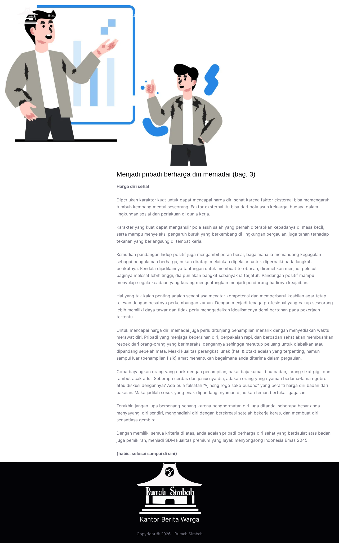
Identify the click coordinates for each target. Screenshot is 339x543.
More (224, 15)
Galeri (164, 15)
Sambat (194, 15)
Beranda (56, 15)
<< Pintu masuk (305, 15)
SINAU (130, 15)
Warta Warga (94, 15)
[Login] (273, 15)
